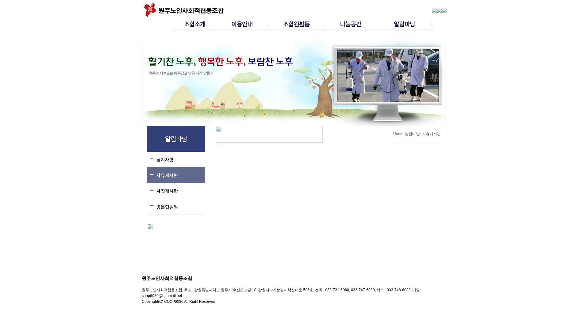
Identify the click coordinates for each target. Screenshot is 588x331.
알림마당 (412, 134)
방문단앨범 (167, 207)
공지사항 (165, 159)
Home (397, 134)
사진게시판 (167, 191)
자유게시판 (167, 175)
